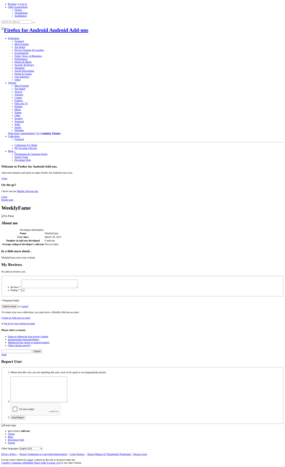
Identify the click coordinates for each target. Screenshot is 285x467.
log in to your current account (19, 323)
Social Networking (24, 70)
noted (30, 459)
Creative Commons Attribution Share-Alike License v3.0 (31, 462)
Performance (21, 59)
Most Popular (22, 44)
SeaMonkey (21, 16)
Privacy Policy (9, 454)
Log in (23, 4)
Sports (18, 127)
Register (12, 4)
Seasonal (19, 121)
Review (16, 287)
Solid (17, 124)
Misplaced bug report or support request (28, 342)
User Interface (22, 76)
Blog (10, 436)
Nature (18, 112)
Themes (12, 82)
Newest (18, 91)
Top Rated (20, 47)
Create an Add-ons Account (15, 317)
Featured (19, 41)
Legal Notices (77, 454)
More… (12, 151)
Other (17, 79)
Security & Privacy (24, 65)
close (4, 354)
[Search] (33, 22)
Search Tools (21, 157)
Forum (11, 442)
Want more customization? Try (34, 133)
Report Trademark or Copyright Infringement (43, 454)
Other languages (9, 448)
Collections (14, 136)
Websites (19, 130)
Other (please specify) (19, 345)
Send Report (18, 417)
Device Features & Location (29, 50)
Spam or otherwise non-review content (28, 336)
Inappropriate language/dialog (23, 339)
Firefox (18, 10)
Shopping (20, 68)
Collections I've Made (26, 145)
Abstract (19, 94)
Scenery (19, 118)
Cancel (24, 306)
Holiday (19, 106)
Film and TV (21, 103)
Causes (18, 97)
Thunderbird (21, 13)
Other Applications (18, 7)
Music (18, 109)
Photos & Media (23, 62)
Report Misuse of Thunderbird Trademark (109, 454)
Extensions (13, 38)
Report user (7, 199)
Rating (15, 290)
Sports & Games (23, 73)
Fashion (19, 100)
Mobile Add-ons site (27, 191)
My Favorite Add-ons (26, 148)
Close (4, 178)
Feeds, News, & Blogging (28, 56)
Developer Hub (23, 160)
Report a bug (140, 454)
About (11, 433)
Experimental (21, 53)
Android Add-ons (68, 30)
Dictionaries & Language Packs (31, 154)
